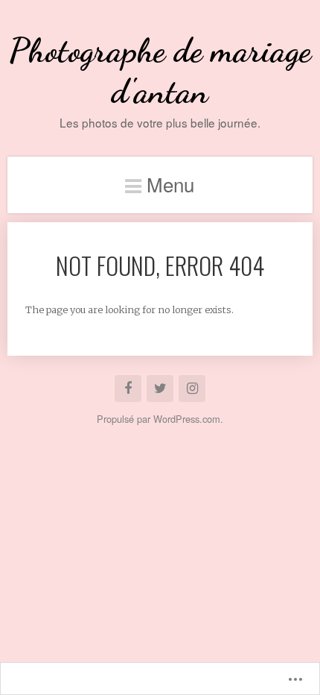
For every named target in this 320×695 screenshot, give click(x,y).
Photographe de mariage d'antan (160, 71)
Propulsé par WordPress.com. (160, 419)
